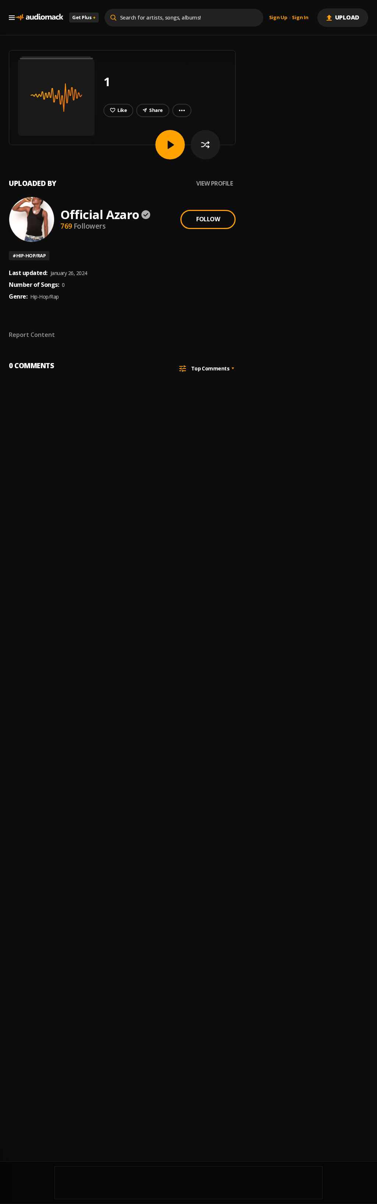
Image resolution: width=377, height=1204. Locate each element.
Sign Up (278, 18)
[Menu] (12, 17)
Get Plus (84, 17)
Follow (208, 219)
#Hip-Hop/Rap (29, 255)
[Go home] (39, 17)
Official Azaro (99, 214)
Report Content (32, 335)
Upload (347, 17)
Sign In (300, 18)
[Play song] (170, 144)
